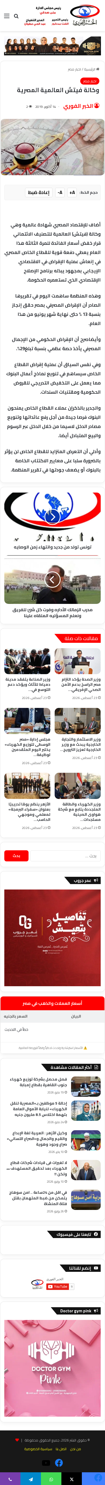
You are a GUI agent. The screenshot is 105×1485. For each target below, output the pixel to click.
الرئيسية (90, 69)
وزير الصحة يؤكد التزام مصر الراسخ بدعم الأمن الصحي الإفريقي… (81, 684)
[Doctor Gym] (52, 45)
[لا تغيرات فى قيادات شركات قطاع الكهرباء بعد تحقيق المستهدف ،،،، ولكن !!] (86, 1170)
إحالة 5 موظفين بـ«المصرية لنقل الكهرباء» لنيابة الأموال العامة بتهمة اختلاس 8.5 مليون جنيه (38, 1109)
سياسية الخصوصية (38, 1449)
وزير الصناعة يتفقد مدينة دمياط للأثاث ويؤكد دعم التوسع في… (27, 684)
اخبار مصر (74, 69)
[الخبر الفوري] (62, 15)
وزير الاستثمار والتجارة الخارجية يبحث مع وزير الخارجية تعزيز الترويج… (80, 744)
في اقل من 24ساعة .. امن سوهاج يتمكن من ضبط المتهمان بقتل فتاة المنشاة (38, 1198)
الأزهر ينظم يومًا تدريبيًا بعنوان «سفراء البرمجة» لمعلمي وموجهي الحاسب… (29, 812)
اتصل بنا (61, 1449)
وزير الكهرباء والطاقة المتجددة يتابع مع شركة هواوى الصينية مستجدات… (79, 812)
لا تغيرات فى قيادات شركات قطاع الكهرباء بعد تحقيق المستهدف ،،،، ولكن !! (36, 1168)
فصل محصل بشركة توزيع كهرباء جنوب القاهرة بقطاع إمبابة (38, 1082)
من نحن (75, 1449)
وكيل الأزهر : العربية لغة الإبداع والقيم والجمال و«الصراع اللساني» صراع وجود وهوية (37, 1138)
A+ (72, 192)
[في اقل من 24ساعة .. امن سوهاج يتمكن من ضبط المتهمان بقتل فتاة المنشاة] (86, 1200)
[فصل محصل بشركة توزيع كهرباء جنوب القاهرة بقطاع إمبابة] (86, 1086)
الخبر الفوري (78, 106)
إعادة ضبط (39, 192)
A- (60, 192)
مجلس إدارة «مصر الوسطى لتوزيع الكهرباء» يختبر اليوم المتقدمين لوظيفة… (27, 747)
